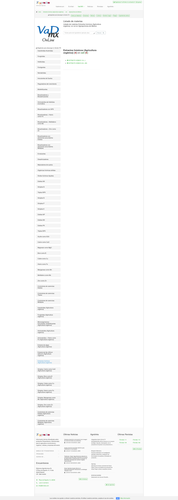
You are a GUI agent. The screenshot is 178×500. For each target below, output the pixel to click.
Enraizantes (42, 154)
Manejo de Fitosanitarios (45, 451)
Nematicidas (42, 73)
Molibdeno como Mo (44, 275)
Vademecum (60, 6)
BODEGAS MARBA (96, 475)
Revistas (100, 6)
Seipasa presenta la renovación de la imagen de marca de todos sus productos (75, 440)
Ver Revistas (138, 449)
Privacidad (39, 454)
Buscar (99, 33)
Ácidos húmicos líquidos (46, 176)
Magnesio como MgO (45, 247)
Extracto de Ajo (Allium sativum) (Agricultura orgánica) (45, 354)
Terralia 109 (123, 442)
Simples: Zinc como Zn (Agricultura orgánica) (45, 405)
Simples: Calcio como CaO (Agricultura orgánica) (46, 370)
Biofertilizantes (42, 89)
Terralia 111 (123, 440)
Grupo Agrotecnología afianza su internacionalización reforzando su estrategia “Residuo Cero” (75, 469)
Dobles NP (41, 214)
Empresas (85, 15)
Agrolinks (110, 6)
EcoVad (71, 6)
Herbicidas (41, 62)
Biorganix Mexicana (96, 451)
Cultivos (99, 15)
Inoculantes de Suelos (45, 78)
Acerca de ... (40, 457)
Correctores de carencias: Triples (46, 294)
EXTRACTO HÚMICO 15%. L (77, 60)
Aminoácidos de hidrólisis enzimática (46, 103)
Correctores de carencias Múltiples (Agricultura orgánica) (46, 422)
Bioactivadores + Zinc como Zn (47, 130)
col (66, 12)
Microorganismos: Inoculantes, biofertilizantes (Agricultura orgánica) (47, 323)
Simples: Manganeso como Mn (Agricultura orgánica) (47, 398)
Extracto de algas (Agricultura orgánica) (45, 346)
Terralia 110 (136, 440)
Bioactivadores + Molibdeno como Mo (47, 123)
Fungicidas (41, 56)
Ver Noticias (84, 479)
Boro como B (42, 253)
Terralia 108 (136, 442)
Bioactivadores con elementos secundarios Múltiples (45, 146)
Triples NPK (42, 192)
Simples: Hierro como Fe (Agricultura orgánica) (46, 391)
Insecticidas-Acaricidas (45, 51)
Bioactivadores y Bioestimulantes (43, 96)
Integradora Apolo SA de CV (98, 439)
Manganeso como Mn (45, 270)
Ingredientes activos (124, 15)
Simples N (41, 187)
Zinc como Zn (42, 281)
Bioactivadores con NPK (46, 109)
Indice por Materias (76, 15)
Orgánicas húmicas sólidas (46, 170)
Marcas (92, 15)
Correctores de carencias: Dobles (46, 287)
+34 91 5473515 (43, 483)
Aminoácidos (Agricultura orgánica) (46, 331)
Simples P (41, 203)
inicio (39, 12)
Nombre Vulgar (107, 15)
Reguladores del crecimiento (47, 84)
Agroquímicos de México (75, 12)
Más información (125, 498)
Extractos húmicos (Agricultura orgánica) (53, 12)
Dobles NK (41, 181)
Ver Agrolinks (111, 484)
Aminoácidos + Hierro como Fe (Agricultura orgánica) (47, 339)
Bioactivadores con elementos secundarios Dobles (45, 137)
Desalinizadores (43, 159)
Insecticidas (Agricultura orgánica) (45, 308)
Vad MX (80, 6)
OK (118, 498)
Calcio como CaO (43, 242)
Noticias (90, 6)
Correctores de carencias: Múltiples (46, 301)
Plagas (115, 15)
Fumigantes (41, 67)
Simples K (41, 209)
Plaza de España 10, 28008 (46, 480)
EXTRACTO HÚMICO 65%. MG (77, 63)
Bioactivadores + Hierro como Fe (45, 115)
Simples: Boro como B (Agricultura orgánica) (45, 377)
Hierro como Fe (43, 264)
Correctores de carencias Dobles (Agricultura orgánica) (46, 413)
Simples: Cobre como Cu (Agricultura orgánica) (46, 384)
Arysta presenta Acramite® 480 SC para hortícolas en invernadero (74, 448)
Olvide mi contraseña (128, 2)
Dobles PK (41, 225)
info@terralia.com (43, 486)
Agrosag (93, 464)
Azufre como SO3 (43, 236)
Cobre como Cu (43, 259)
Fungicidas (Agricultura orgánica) (45, 316)
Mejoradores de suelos (45, 165)
